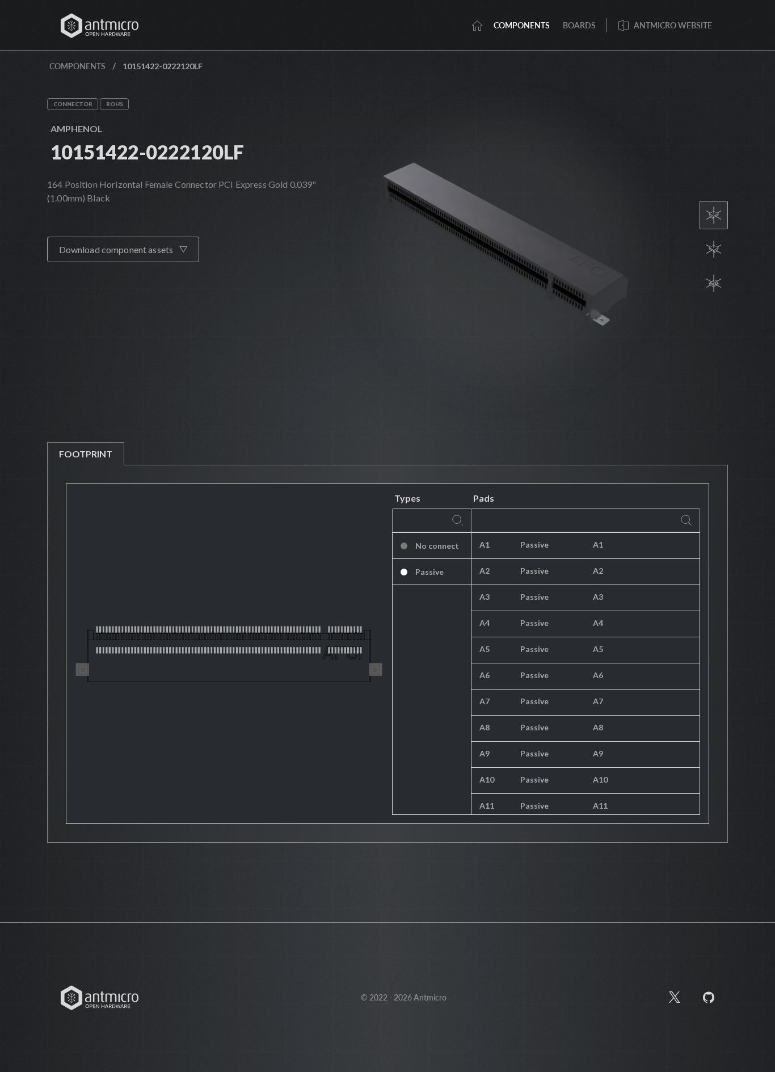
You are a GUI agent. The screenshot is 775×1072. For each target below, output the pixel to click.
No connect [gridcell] (437, 545)
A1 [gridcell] (484, 544)
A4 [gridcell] (484, 623)
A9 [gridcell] (484, 753)
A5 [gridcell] (484, 649)
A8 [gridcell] (484, 727)
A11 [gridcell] (486, 805)
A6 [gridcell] (484, 675)
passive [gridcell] (534, 544)
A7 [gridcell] (484, 701)
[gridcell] (642, 546)
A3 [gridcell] (484, 597)
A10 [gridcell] (486, 779)
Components (77, 66)
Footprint (85, 453)
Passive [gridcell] (429, 572)
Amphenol (76, 128)
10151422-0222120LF (147, 151)
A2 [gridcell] (484, 570)
